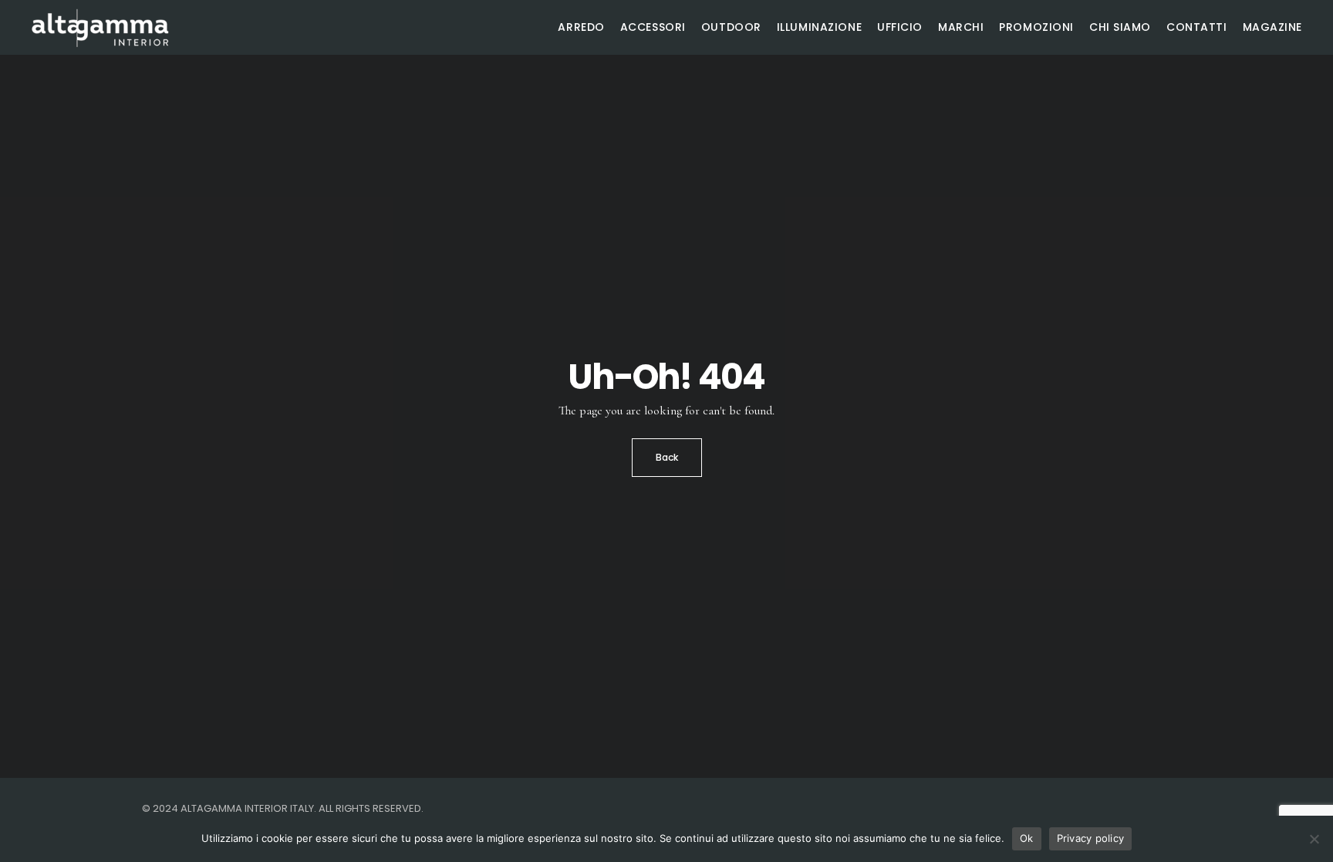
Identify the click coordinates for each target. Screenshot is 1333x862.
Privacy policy (1091, 838)
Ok (1027, 838)
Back (667, 457)
